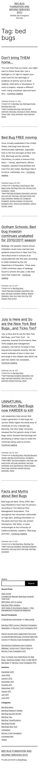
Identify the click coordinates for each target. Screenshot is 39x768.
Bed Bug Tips (17, 104)
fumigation (5, 201)
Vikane (12, 191)
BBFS (9, 460)
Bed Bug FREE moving (19, 137)
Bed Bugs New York (8, 106)
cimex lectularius (17, 114)
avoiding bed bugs (14, 109)
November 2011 (7, 682)
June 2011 (5, 698)
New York (13, 296)
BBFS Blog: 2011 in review (11, 602)
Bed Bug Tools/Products (21, 186)
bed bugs (12, 112)
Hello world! (6, 594)
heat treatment (29, 114)
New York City (23, 296)
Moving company (16, 201)
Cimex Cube (5, 114)
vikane (3, 117)
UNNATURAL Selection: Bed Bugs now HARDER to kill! (17, 406)
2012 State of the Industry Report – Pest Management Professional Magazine (17, 609)
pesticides (5, 471)
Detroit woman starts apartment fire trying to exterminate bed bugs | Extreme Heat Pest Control (19, 637)
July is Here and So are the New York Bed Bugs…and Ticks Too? (18, 323)
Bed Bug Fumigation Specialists (18, 193)
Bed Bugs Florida (29, 104)
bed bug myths (15, 549)
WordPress (22, 760)
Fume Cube (5, 468)
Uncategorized (7, 736)
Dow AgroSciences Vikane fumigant (22, 466)
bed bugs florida (25, 196)
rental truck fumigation (22, 204)
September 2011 (7, 688)
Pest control (12, 299)
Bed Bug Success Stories (11, 714)
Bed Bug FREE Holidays (10, 605)
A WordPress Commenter (11, 619)
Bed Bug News (18, 288)
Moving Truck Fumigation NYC (25, 628)
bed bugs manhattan (13, 293)
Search (4, 579)
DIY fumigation (25, 198)
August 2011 (6, 691)
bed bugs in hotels (23, 112)
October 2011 (6, 685)
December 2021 (7, 672)
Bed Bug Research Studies (11, 711)
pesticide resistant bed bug (11, 381)
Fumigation (30, 458)
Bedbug (33, 112)
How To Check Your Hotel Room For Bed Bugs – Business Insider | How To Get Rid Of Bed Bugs (19, 660)
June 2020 (5, 675)
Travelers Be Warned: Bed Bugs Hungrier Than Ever (17, 598)
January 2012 (6, 678)
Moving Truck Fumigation (11, 733)
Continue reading (15, 94)
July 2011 (5, 695)
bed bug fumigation (19, 460)
